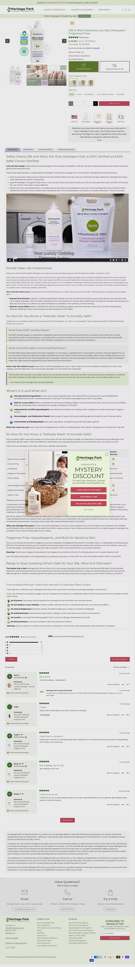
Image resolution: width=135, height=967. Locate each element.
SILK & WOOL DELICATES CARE (88, 504)
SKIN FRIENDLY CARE (88, 497)
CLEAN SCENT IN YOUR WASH (89, 490)
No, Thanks (88, 510)
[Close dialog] (106, 454)
